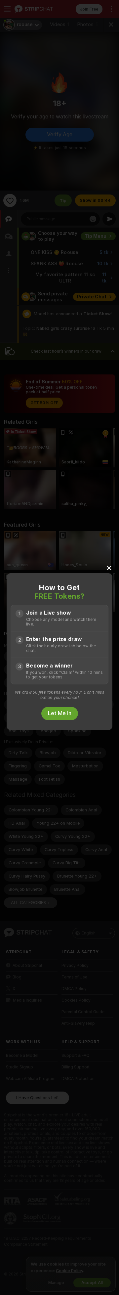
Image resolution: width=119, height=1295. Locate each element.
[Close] (109, 567)
